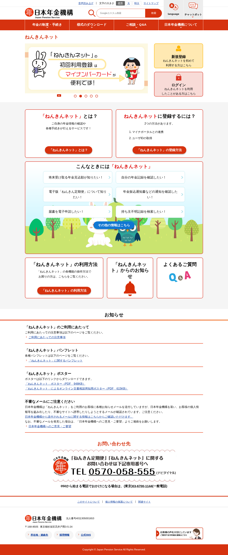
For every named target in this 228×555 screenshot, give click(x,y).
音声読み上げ (85, 3)
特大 (136, 3)
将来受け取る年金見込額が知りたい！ (76, 177)
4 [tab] (91, 97)
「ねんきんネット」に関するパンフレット (55, 360)
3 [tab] (86, 97)
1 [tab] (75, 97)
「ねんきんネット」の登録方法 (159, 150)
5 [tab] (97, 97)
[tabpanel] (86, 68)
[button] (193, 10)
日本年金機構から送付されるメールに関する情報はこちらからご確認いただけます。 (79, 416)
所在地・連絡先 (39, 534)
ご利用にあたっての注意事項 (47, 337)
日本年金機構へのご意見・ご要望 (49, 426)
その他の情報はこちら (114, 225)
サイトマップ (151, 3)
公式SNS (86, 534)
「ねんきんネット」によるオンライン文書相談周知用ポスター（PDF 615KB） (76, 388)
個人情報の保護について (119, 501)
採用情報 (64, 534)
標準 (120, 3)
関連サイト (144, 501)
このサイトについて (88, 501)
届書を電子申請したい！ (66, 211)
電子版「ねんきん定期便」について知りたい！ (78, 194)
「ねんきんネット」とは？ (68, 150)
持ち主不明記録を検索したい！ (143, 211)
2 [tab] (81, 97)
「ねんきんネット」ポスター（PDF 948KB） (55, 383)
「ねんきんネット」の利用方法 (64, 290)
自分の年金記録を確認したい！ (143, 177)
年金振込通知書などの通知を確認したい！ (150, 194)
